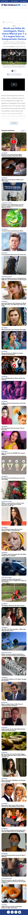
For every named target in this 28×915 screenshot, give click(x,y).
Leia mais (14, 123)
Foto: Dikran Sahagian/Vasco (18, 67)
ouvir (15, 70)
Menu (25, 5)
